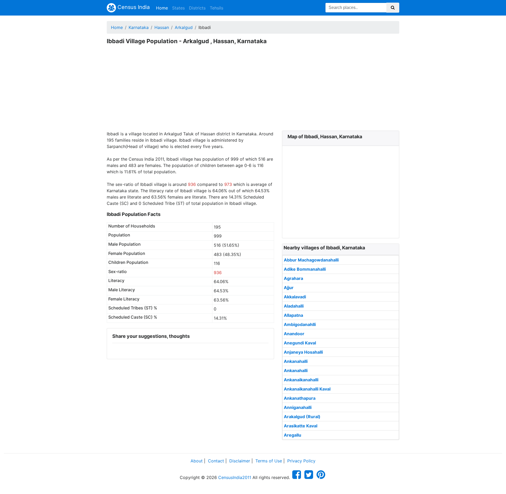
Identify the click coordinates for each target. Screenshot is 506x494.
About (197, 460)
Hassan (161, 27)
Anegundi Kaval (300, 342)
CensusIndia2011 (234, 477)
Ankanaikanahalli (301, 379)
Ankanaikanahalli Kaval (307, 389)
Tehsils (216, 8)
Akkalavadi (295, 296)
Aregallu (292, 435)
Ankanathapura (299, 398)
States (178, 8)
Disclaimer (239, 460)
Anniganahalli (298, 407)
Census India (133, 7)
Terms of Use (268, 460)
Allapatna (293, 315)
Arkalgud (184, 27)
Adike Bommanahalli (305, 269)
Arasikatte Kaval (300, 425)
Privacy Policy (301, 460)
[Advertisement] (253, 91)
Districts (197, 8)
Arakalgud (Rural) (302, 416)
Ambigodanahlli (300, 324)
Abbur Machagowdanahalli (311, 260)
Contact (216, 460)
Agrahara (293, 278)
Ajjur (289, 287)
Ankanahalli (296, 361)
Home (163, 8)
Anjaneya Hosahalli (303, 352)
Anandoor (294, 333)
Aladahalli (294, 306)
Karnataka (139, 27)
